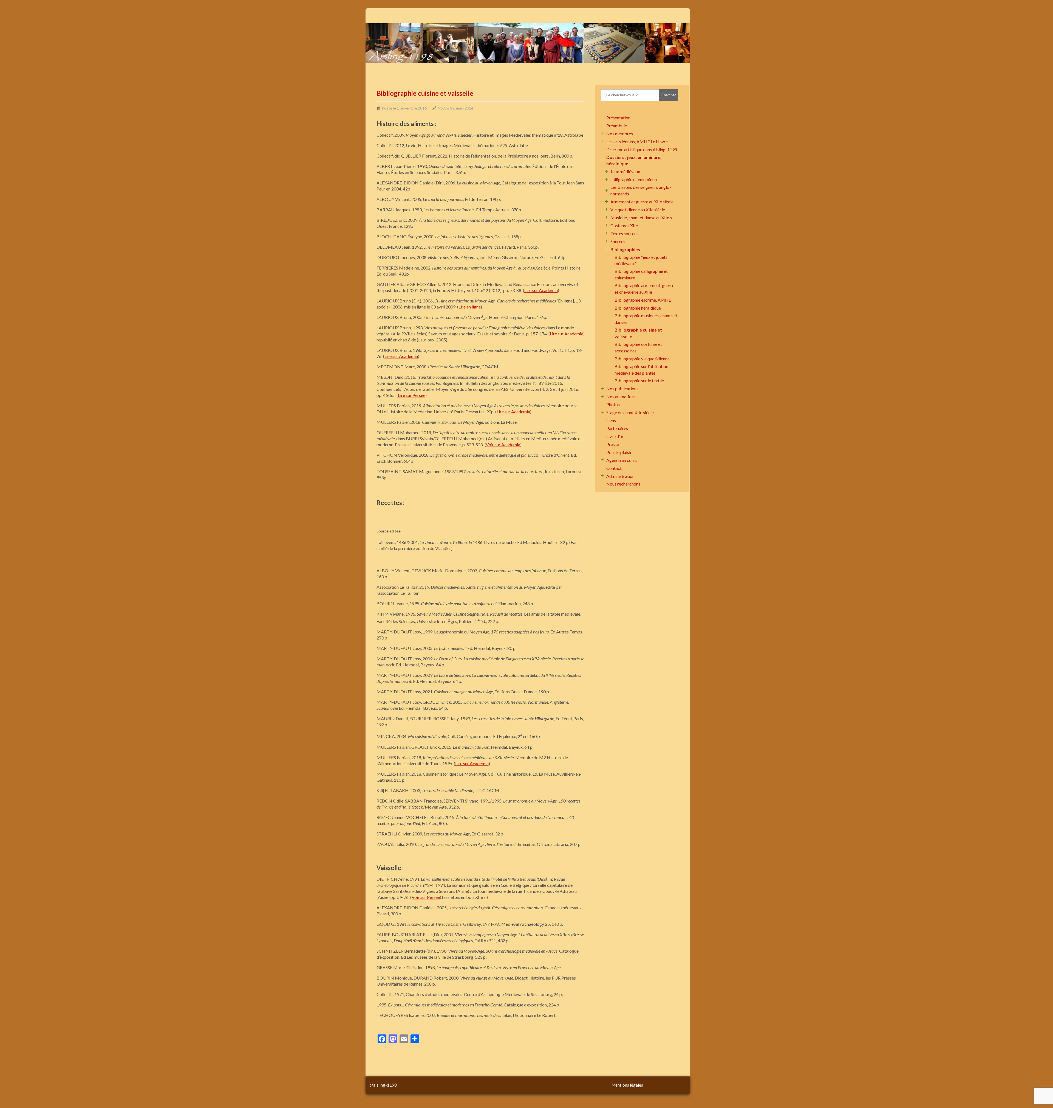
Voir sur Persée (426, 897)
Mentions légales (627, 1084)
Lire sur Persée (411, 395)
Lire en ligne (469, 306)
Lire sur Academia (541, 290)
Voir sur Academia (503, 444)
